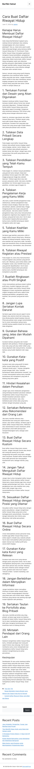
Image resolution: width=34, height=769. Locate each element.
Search (4, 707)
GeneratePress (26, 766)
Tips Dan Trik (9, 689)
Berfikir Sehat (9, 4)
